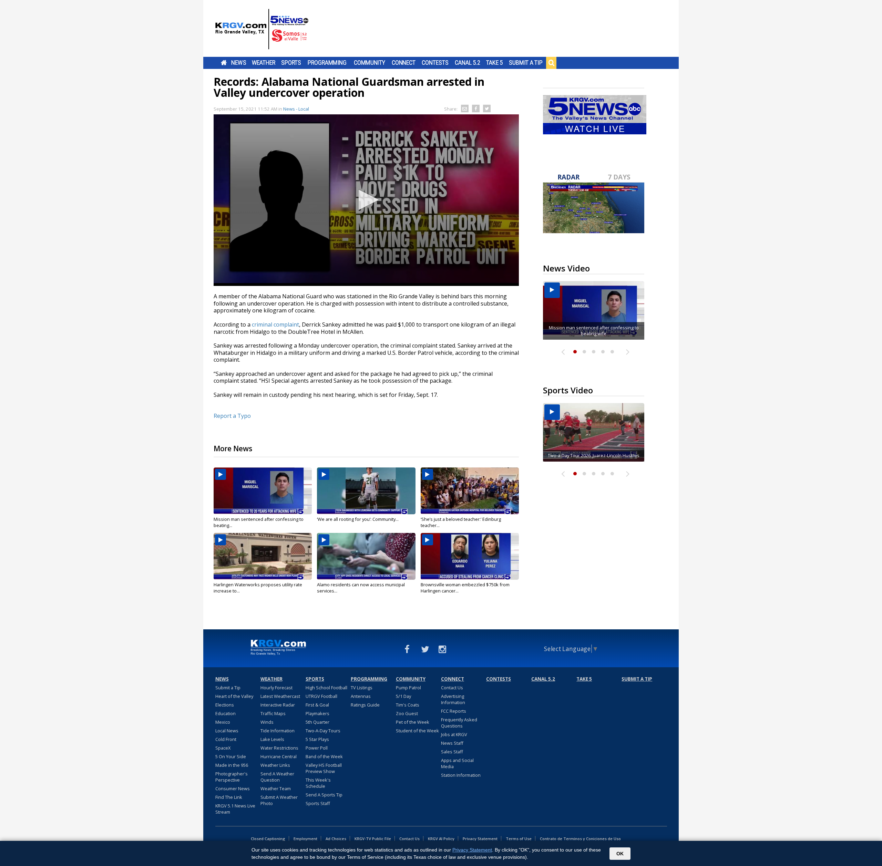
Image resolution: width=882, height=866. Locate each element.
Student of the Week (417, 731)
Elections (224, 705)
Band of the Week (324, 756)
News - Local (296, 109)
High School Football (326, 687)
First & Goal (317, 705)
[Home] (262, 29)
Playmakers (317, 713)
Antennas (361, 696)
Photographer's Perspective (231, 777)
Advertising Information (453, 699)
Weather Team (275, 788)
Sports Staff (318, 803)
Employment (305, 838)
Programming (327, 62)
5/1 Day (403, 696)
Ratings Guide (365, 705)
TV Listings (361, 687)
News (238, 62)
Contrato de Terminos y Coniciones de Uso (580, 838)
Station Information (461, 775)
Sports (291, 62)
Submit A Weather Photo (279, 800)
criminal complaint (275, 324)
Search (551, 62)
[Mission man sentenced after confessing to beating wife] (263, 490)
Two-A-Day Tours (323, 731)
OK (620, 853)
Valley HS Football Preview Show (324, 768)
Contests (435, 62)
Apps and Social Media (457, 763)
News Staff (452, 743)
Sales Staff (452, 752)
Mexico (222, 722)
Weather (263, 62)
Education (225, 713)
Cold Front (225, 739)
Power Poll (317, 748)
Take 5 (494, 62)
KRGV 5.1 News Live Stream (235, 809)
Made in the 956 (231, 765)
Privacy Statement (480, 838)
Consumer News (232, 788)
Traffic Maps (273, 713)
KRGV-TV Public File (373, 838)
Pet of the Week (412, 722)
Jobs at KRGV (454, 734)
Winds (267, 722)
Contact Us (452, 687)
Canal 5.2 (467, 62)
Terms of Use (519, 838)
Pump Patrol (408, 687)
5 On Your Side (230, 756)
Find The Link (228, 797)
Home (224, 62)
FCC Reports (453, 711)
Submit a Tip (525, 62)
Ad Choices (336, 838)
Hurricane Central (278, 756)
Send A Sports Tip (324, 795)
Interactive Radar (277, 705)
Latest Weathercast (280, 696)
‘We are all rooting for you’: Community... (358, 519)
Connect (404, 62)
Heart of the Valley (234, 696)
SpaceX (222, 748)
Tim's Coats (407, 705)
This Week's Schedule (318, 783)
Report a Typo (232, 416)
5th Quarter (317, 722)
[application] (366, 200)
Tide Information (277, 731)
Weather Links (275, 765)
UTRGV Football (321, 696)
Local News (226, 731)
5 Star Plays (317, 739)
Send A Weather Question (277, 777)
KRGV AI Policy (441, 838)
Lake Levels (272, 739)
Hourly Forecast (276, 687)
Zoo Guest (407, 713)
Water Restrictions (279, 748)
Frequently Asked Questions (459, 722)
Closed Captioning (268, 838)
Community (369, 62)
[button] (366, 200)
